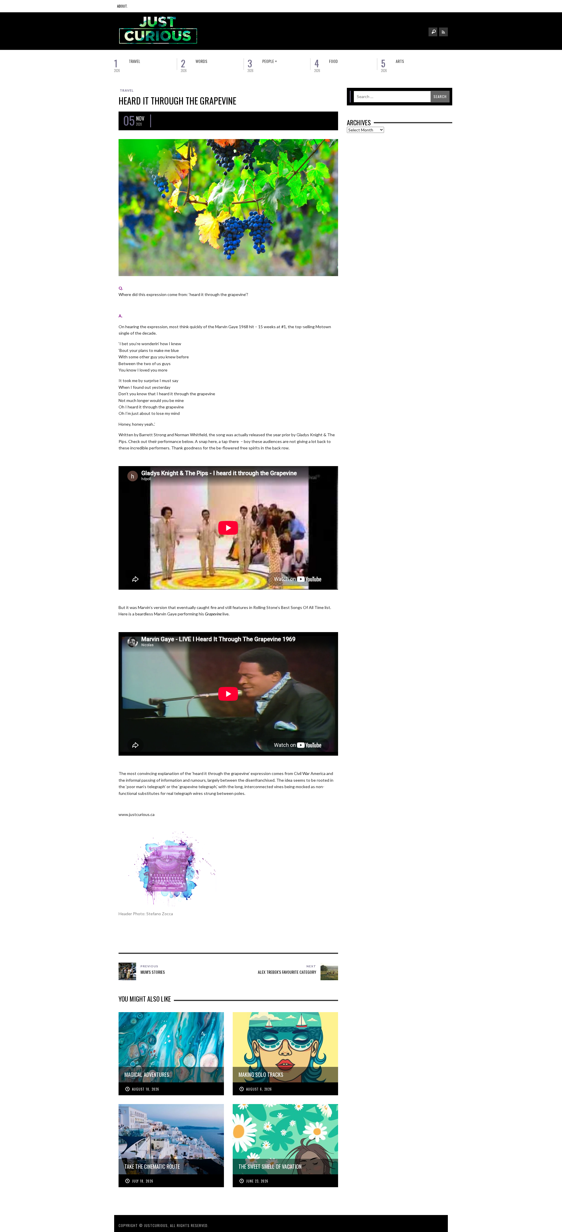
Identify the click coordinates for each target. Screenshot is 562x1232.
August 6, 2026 (259, 1089)
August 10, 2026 (145, 1089)
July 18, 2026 (142, 1181)
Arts (400, 61)
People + (269, 61)
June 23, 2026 (257, 1181)
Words (201, 61)
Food (333, 61)
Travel (134, 61)
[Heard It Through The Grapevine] (228, 206)
